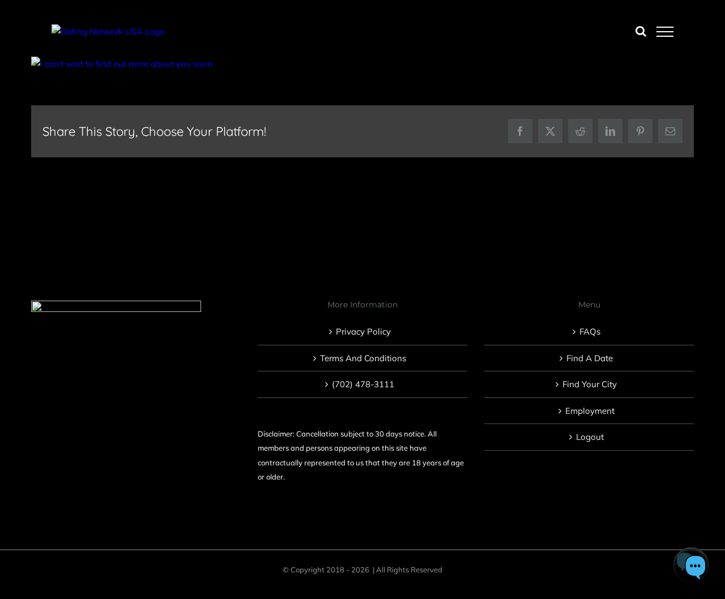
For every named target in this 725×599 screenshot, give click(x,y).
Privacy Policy (363, 331)
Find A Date (589, 358)
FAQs (589, 331)
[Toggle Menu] (665, 32)
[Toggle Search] (641, 31)
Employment (590, 410)
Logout (590, 436)
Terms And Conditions (363, 358)
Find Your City (589, 384)
